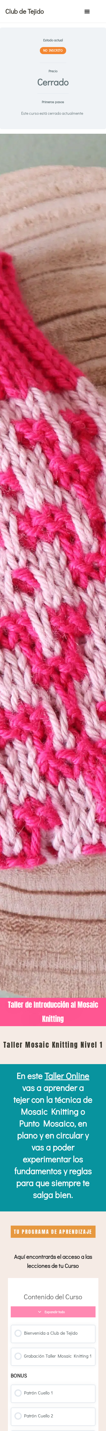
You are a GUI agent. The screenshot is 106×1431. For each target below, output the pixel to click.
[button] (87, 11)
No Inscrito (53, 50)
